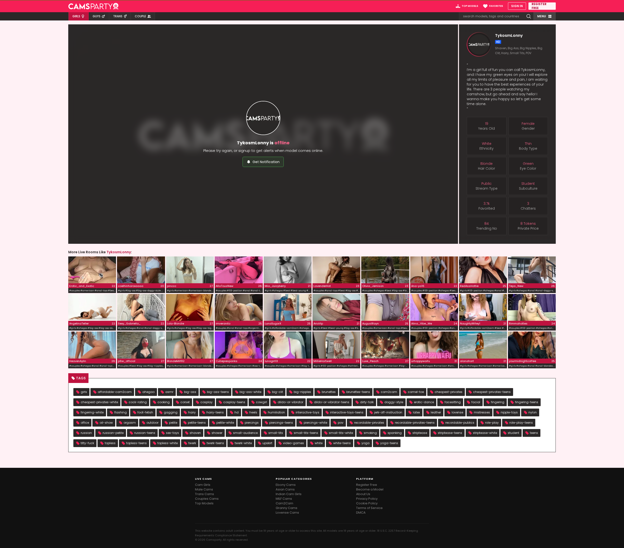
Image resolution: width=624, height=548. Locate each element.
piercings (252, 423)
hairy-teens (215, 412)
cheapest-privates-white (99, 402)
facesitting (453, 402)
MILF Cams (284, 498)
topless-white (167, 443)
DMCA (361, 512)
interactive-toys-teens (346, 412)
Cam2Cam (284, 503)
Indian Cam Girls (289, 494)
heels (253, 412)
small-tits (275, 433)
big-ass (190, 392)
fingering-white (92, 412)
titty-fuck (87, 443)
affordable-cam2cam (115, 392)
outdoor (152, 423)
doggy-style (393, 402)
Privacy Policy (367, 498)
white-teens (342, 443)
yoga (365, 443)
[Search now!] (528, 16)
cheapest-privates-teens (492, 392)
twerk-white (243, 443)
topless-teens (136, 443)
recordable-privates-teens (415, 423)
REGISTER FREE (539, 6)
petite (173, 423)
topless (110, 443)
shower (217, 433)
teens (534, 433)
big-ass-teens (218, 392)
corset (185, 402)
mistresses (482, 412)
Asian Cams (285, 489)
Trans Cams (204, 494)
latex (416, 412)
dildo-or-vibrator (290, 402)
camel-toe (416, 392)
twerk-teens (215, 443)
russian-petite (113, 433)
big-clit (277, 392)
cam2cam (389, 392)
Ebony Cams (286, 484)
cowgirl (261, 402)
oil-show (106, 423)
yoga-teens (389, 443)
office (85, 423)
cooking (163, 402)
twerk (192, 443)
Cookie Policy (367, 503)
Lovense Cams (287, 512)
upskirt (267, 443)
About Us (363, 494)
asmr (169, 392)
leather (436, 412)
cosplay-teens (234, 402)
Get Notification (266, 161)
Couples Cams (207, 498)
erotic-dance (424, 402)
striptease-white (485, 433)
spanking (395, 433)
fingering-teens (526, 402)
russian (86, 433)
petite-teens (197, 423)
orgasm (130, 423)
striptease (419, 433)
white (318, 443)
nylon (532, 412)
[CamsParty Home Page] (93, 6)
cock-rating (138, 402)
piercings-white (315, 423)
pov (340, 423)
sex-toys (172, 433)
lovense (457, 412)
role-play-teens (521, 423)
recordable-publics (459, 423)
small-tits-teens (306, 433)
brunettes (329, 392)
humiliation (276, 412)
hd (236, 412)
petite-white (225, 423)
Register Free (366, 484)
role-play (492, 423)
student (513, 433)
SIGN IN (517, 6)
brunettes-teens (358, 392)
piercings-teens (281, 423)
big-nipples (302, 392)
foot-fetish (145, 412)
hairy (192, 412)
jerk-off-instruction (388, 412)
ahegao (148, 392)
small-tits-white (341, 433)
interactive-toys (307, 412)
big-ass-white (250, 392)
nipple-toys (509, 412)
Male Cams (204, 489)
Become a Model (369, 489)
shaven (195, 433)
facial (475, 402)
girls (84, 392)
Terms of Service (369, 507)
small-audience (245, 433)
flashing (120, 412)
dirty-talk (367, 402)
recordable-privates (369, 423)
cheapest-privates (448, 392)
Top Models (204, 503)
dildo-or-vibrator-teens (331, 402)
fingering (497, 402)
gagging (170, 412)
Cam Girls (202, 484)
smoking (370, 433)
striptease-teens (450, 433)
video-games (293, 443)
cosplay (206, 402)
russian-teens (144, 433)
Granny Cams (286, 507)
